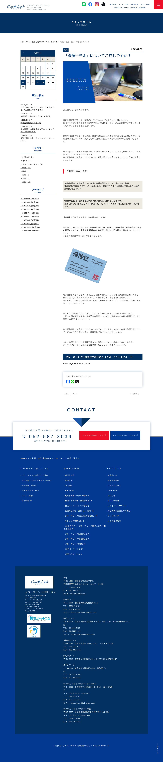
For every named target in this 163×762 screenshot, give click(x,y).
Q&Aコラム (113, 490)
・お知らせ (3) (27, 157)
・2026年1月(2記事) (30, 224)
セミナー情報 (123, 4)
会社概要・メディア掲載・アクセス (37, 480)
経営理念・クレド (29, 485)
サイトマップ (113, 516)
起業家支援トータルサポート (77, 496)
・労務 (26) (26, 168)
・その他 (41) (26, 160)
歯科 (89, 511)
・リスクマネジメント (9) (32, 164)
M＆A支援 (69, 490)
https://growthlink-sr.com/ (76, 363)
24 (23, 82)
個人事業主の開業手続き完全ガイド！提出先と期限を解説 (37, 130)
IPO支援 (68, 485)
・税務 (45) (26, 182)
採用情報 (142, 7)
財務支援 (69, 480)
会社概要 (134, 7)
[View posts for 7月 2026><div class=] (23, 52)
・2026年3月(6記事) (30, 216)
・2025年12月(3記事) (30, 227)
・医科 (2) (25, 171)
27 (38, 82)
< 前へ (66, 394)
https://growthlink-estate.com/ (83, 703)
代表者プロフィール (121, 7)
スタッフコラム (51, 42)
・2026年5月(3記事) (30, 209)
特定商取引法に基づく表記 (119, 511)
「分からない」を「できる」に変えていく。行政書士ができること (37, 108)
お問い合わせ (113, 501)
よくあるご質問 (114, 521)
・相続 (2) (25, 178)
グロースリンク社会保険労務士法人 (80, 516)
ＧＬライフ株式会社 (73, 521)
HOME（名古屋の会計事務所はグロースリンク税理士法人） (50, 458)
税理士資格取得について (31, 123)
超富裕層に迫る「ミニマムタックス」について (37, 139)
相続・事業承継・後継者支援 (77, 501)
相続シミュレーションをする (77, 506)
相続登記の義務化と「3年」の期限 (35, 116)
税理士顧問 (69, 475)
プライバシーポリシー (117, 506)
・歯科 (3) (25, 175)
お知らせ (111, 496)
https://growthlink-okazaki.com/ (84, 612)
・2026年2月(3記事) (30, 220)
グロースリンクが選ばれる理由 (35, 475)
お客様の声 (134, 4)
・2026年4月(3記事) (30, 213)
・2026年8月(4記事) (30, 198)
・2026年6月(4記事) (30, 206)
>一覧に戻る (134, 394)
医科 (80, 511)
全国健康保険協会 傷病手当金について (88, 217)
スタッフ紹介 (145, 4)
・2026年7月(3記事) (30, 202)
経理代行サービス (72, 554)
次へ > (75, 394)
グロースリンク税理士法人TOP (32, 42)
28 (43, 82)
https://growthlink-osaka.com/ (83, 634)
